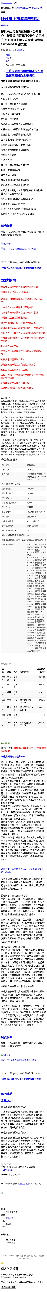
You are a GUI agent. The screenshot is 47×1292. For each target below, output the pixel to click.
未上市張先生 (7, 1170)
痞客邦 (22, 1184)
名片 (8, 61)
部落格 (9, 58)
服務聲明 (26, 1258)
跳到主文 (5, 25)
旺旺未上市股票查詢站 (20, 19)
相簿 (8, 55)
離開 (13, 1287)
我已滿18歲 (6, 1287)
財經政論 (21, 50)
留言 (27, 1184)
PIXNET (11, 1256)
